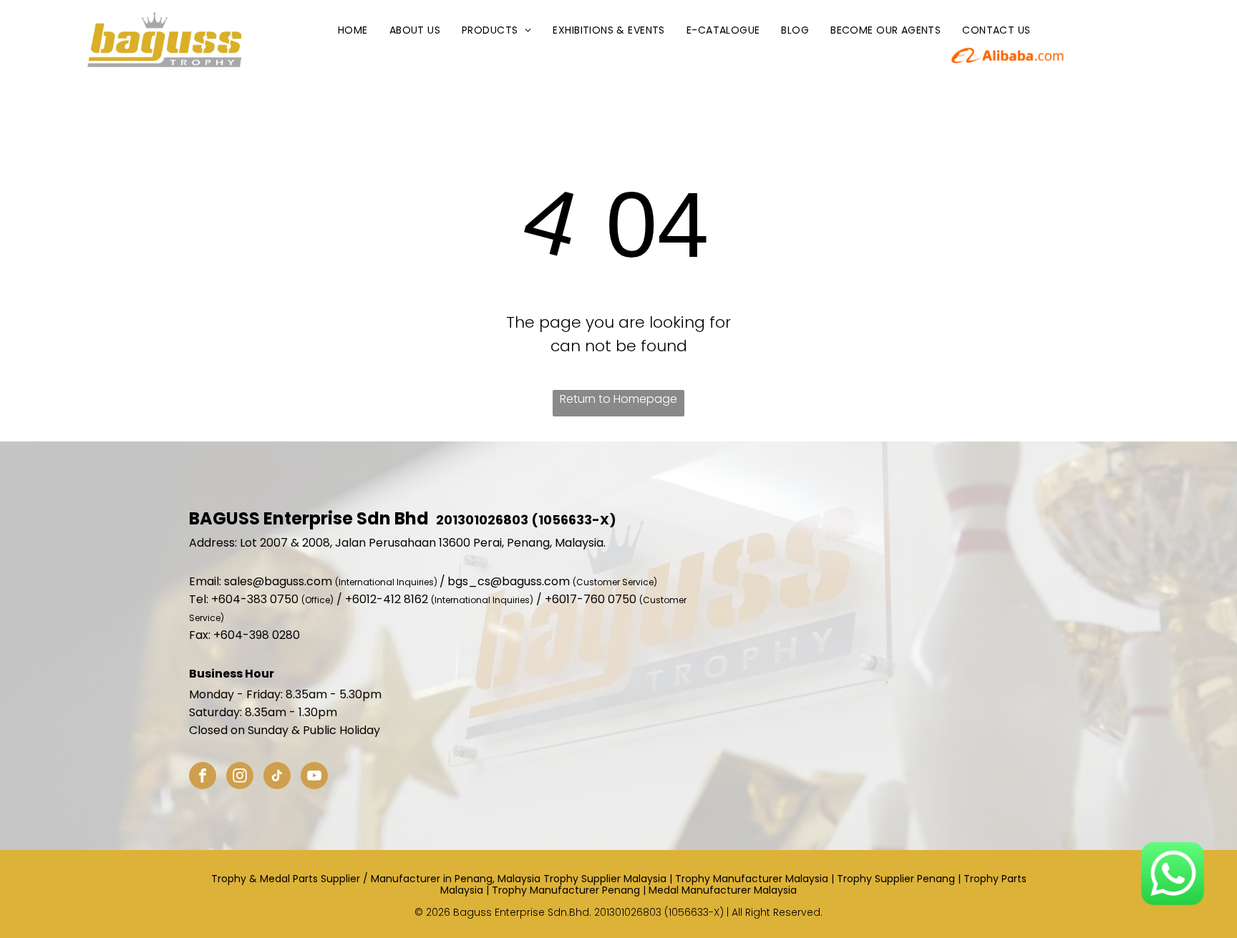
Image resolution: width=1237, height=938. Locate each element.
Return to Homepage (618, 399)
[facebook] (202, 777)
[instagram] (239, 777)
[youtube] (314, 777)
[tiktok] (277, 777)
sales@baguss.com (278, 581)
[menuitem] (353, 30)
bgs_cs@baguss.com (508, 581)
